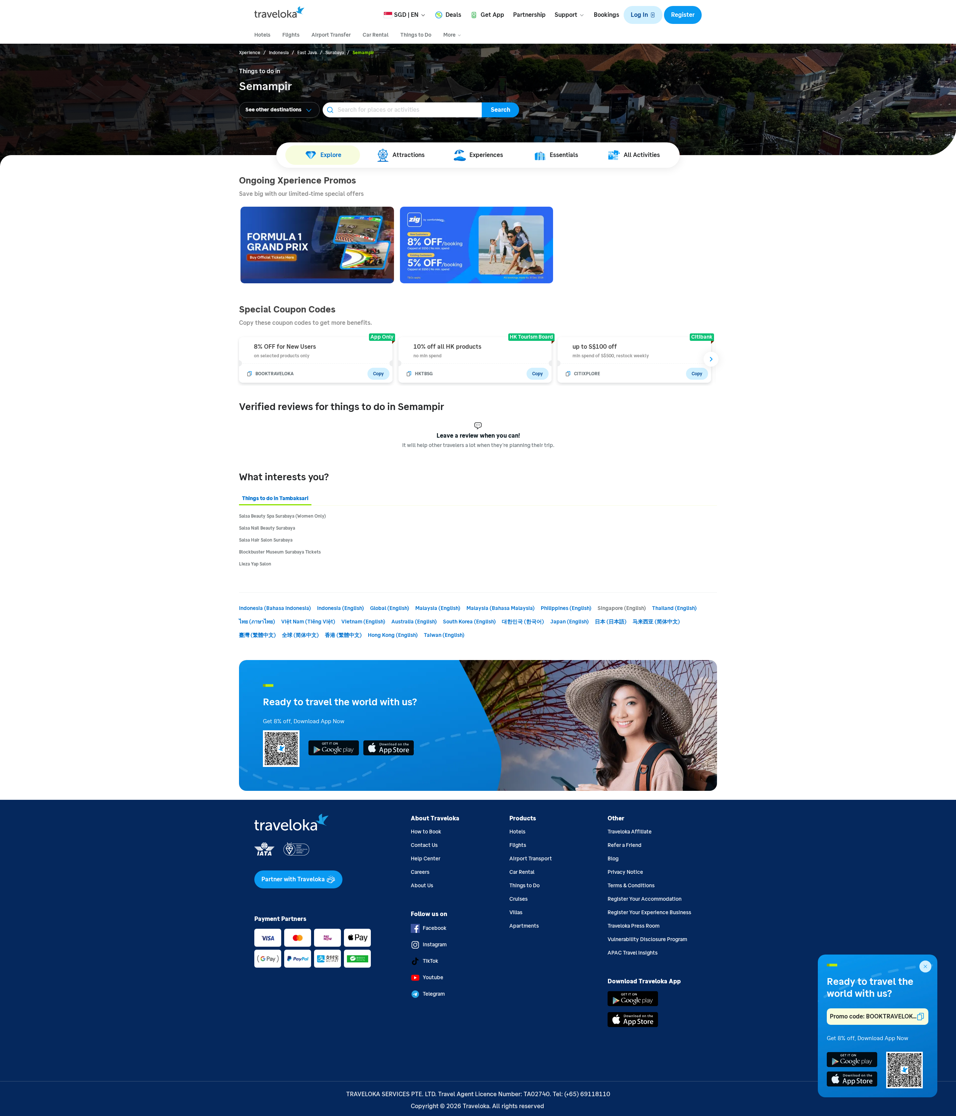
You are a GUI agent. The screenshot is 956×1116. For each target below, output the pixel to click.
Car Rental (521, 872)
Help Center (425, 859)
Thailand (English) (674, 608)
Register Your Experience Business (649, 912)
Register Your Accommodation (645, 899)
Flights (517, 845)
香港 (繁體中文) (343, 635)
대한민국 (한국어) (523, 622)
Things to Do (524, 885)
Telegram (434, 994)
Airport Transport (530, 859)
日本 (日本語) (611, 622)
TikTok (430, 961)
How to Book (426, 832)
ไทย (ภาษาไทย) (257, 622)
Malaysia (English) (437, 608)
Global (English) (389, 608)
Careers (420, 872)
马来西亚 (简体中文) (656, 622)
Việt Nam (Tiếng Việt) (308, 622)
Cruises (518, 899)
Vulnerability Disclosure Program (647, 939)
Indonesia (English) (340, 608)
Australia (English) (414, 622)
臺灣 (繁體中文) (257, 635)
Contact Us (424, 845)
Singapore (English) (622, 608)
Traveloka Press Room (633, 926)
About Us (422, 885)
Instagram (435, 944)
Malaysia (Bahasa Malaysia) (500, 608)
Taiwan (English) (444, 635)
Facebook (434, 928)
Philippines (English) (566, 608)
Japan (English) (569, 622)
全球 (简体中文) (300, 635)
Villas (515, 912)
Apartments (524, 926)
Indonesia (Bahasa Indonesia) (275, 608)
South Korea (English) (469, 622)
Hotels (517, 832)
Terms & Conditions (631, 885)
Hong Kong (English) (393, 635)
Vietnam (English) (363, 622)
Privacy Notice (625, 872)
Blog (613, 859)
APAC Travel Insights (633, 953)
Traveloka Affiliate (630, 832)
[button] (643, 15)
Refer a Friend (625, 845)
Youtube (433, 977)
